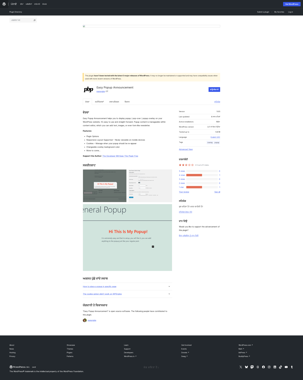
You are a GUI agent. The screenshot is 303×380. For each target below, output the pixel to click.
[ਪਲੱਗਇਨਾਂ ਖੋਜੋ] (34, 20)
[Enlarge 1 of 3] (123, 172)
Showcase (71, 345)
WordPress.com (246, 345)
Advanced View (186, 149)
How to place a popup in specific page (99, 286)
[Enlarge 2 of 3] (169, 172)
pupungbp (101, 91)
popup (217, 142)
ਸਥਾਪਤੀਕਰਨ (114, 102)
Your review (184, 192)
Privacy (12, 356)
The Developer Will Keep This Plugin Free (120, 156)
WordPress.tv (130, 356)
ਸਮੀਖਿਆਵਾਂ (99, 102)
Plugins (69, 353)
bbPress (243, 353)
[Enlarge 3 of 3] (169, 207)
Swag (184, 356)
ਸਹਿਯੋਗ (217, 102)
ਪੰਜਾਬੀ (34, 367)
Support (127, 349)
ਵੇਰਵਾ (87, 102)
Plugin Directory (15, 12)
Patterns (70, 356)
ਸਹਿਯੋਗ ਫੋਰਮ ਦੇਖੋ (185, 212)
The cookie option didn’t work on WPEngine (102, 294)
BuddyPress (244, 356)
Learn (126, 345)
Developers (128, 353)
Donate (185, 353)
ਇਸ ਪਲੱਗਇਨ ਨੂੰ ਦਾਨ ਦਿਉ (188, 235)
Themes (70, 349)
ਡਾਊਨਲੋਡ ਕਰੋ (214, 89)
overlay (210, 142)
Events (184, 349)
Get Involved (186, 345)
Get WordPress (291, 4)
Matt (241, 349)
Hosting (12, 353)
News (11, 349)
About (11, 345)
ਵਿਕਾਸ (127, 102)
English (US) (215, 137)
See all (217, 192)
